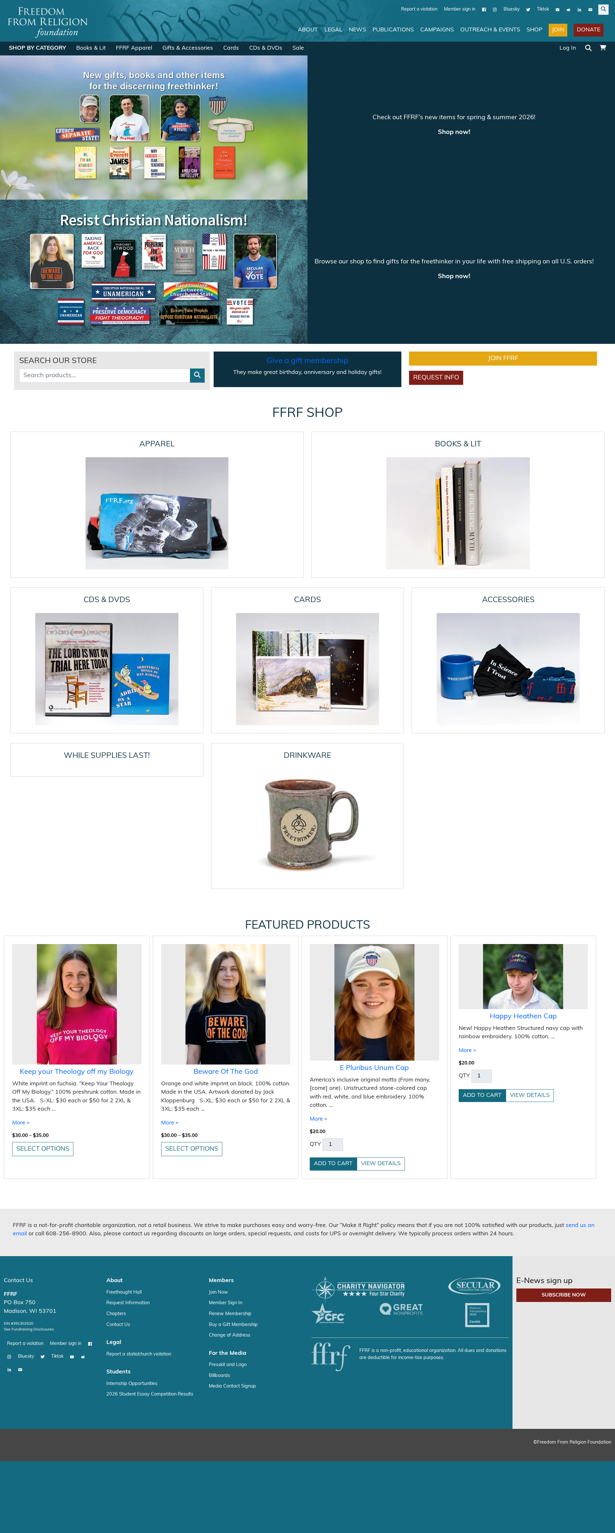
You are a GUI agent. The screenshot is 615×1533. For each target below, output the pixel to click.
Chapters (116, 1172)
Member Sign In (225, 1161)
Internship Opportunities (131, 1242)
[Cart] (602, 48)
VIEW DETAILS (381, 1022)
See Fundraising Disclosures (29, 1188)
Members (221, 1139)
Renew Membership (230, 1172)
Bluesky (512, 9)
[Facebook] (484, 9)
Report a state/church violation (138, 1212)
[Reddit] (568, 9)
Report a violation (419, 9)
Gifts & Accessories (187, 48)
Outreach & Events (490, 29)
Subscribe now (564, 1153)
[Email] (590, 9)
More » (20, 981)
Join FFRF (503, 217)
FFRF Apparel (134, 48)
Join (558, 29)
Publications (393, 29)
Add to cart (333, 1022)
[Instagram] (494, 9)
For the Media (227, 1211)
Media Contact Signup (232, 1245)
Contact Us (18, 1139)
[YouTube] (557, 9)
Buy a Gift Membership (233, 1183)
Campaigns (437, 29)
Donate (588, 29)
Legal (333, 29)
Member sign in (459, 9)
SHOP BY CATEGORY (37, 48)
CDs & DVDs (265, 48)
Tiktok (543, 9)
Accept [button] (596, 1522)
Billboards (219, 1234)
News (357, 29)
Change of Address (229, 1194)
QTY (315, 1003)
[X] (528, 9)
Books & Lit (91, 48)
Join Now (218, 1150)
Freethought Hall (124, 1150)
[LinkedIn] (579, 9)
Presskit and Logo (228, 1223)
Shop (534, 29)
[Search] (588, 48)
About (308, 29)
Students (118, 1230)
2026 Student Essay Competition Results (149, 1253)
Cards (231, 48)
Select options (42, 1007)
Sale (298, 48)
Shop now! (454, 132)
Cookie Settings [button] (563, 1522)
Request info (436, 236)
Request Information (128, 1161)
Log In (568, 48)
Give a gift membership (307, 219)
